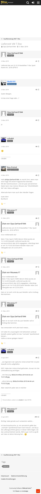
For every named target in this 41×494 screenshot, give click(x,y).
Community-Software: (20, 488)
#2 (36, 90)
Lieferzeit (6, 466)
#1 (36, 61)
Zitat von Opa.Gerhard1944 (14, 223)
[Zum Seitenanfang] (38, 491)
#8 (36, 311)
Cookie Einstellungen (8, 479)
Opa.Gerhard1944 (9, 47)
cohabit (20, 400)
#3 (36, 120)
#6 (36, 218)
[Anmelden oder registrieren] (33, 3)
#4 (36, 146)
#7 (36, 267)
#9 (36, 358)
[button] (28, 3)
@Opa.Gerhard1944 (12, 179)
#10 (36, 417)
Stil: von (20, 491)
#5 (36, 175)
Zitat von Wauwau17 (11, 272)
